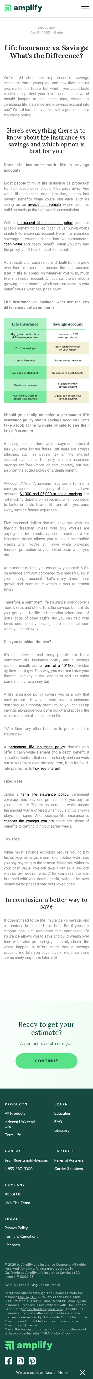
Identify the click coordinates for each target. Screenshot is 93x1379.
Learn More (56, 1372)
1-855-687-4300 (19, 1169)
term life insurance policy (44, 794)
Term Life (13, 1135)
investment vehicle (44, 204)
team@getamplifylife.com (26, 1160)
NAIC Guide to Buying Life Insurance (32, 1285)
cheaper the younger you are (29, 821)
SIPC (33, 1297)
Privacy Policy (16, 1228)
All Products (15, 1113)
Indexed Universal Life (20, 1124)
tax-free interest (46, 768)
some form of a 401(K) (52, 665)
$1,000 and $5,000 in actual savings (51, 494)
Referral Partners (69, 1160)
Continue (46, 1060)
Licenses (12, 1245)
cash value (13, 244)
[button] (85, 8)
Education (46, 27)
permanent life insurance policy (45, 222)
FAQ (58, 1121)
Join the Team (17, 1202)
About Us (13, 1194)
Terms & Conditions (21, 1236)
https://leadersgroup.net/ (42, 1309)
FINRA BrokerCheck (55, 1333)
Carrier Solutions (68, 1168)
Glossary (61, 1130)
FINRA (23, 1297)
